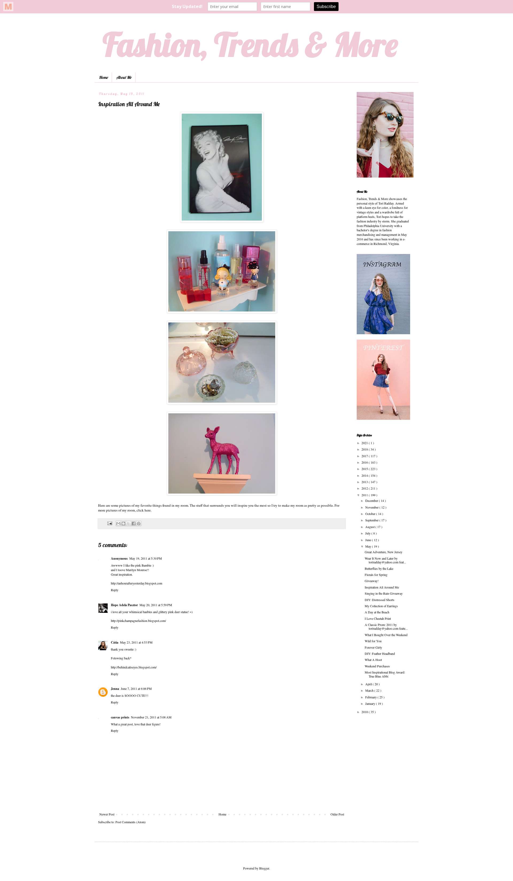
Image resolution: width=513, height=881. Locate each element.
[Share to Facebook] (133, 523)
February (371, 697)
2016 (365, 462)
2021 (365, 443)
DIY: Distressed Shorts (379, 600)
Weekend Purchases (377, 666)
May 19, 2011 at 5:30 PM (145, 558)
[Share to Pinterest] (138, 523)
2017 (365, 456)
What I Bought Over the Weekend (386, 635)
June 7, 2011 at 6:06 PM (136, 688)
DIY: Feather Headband (380, 653)
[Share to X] (128, 523)
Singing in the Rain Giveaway (384, 593)
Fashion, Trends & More (250, 44)
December (372, 500)
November (372, 507)
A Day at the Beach (377, 612)
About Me (123, 77)
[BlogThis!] (123, 523)
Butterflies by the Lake (379, 568)
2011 (365, 495)
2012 (365, 488)
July (368, 533)
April (369, 684)
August (370, 527)
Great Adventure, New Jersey (383, 552)
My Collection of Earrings (381, 606)
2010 (365, 712)
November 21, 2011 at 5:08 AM (151, 717)
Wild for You (373, 641)
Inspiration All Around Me (382, 587)
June (368, 540)
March (369, 690)
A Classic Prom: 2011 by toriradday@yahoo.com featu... (386, 626)
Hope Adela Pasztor (124, 605)
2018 (365, 449)
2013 (365, 482)
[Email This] (118, 523)
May (368, 546)
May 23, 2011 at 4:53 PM (136, 642)
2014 (365, 475)
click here (144, 510)
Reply (114, 590)
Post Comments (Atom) (130, 822)
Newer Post (106, 814)
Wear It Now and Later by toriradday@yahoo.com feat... (385, 560)
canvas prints (120, 717)
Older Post (337, 814)
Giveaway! (372, 581)
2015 (365, 469)
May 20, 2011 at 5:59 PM (155, 605)
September (372, 520)
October (370, 513)
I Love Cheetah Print (378, 618)
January (370, 703)
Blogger (264, 868)
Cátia (114, 642)
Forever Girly (373, 647)
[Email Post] (109, 523)
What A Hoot (373, 659)
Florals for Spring (376, 574)
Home (103, 77)
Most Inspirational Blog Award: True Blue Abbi (385, 674)
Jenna (115, 688)
